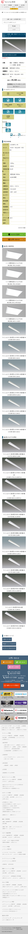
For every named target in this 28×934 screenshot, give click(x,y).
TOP (4, 5)
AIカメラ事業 (5, 882)
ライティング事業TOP (7, 735)
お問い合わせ (14, 8)
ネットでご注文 (16, 726)
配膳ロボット (5, 814)
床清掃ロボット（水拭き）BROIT (10, 806)
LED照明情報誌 (12, 737)
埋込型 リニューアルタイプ (9, 643)
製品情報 (16, 5)
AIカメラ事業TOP (6, 884)
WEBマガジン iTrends (21, 729)
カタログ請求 (15, 234)
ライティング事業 (6, 733)
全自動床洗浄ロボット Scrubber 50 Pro (11, 807)
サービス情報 (5, 797)
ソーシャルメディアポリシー (8, 929)
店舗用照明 (5, 754)
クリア (14, 29)
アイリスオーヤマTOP (6, 726)
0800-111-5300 (11, 677)
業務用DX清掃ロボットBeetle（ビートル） (12, 811)
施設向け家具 (5, 915)
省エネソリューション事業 (8, 777)
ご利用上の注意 (19, 929)
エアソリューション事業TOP (9, 904)
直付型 (6, 246)
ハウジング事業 (6, 846)
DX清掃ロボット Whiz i (8, 802)
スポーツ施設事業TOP (7, 835)
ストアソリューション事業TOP (9, 861)
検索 (15, 26)
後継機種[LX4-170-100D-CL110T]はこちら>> (16, 85)
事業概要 (10, 5)
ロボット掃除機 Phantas (8, 809)
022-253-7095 (15, 673)
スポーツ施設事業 (6, 832)
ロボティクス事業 (6, 792)
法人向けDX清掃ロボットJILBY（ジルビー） (12, 804)
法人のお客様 (10, 2)
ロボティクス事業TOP (7, 795)
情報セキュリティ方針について (8, 729)
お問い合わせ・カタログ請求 (8, 727)
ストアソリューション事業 (8, 858)
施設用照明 (5, 742)
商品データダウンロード (8, 886)
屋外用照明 (5, 763)
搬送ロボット (13, 814)
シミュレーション (21, 737)
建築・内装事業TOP (7, 821)
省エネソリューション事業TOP (9, 779)
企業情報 (24, 726)
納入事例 (22, 5)
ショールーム (6, 6)
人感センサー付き (7, 639)
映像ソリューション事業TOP (9, 871)
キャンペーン (19, 797)
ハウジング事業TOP (7, 849)
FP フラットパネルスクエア (9, 648)
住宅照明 (5, 769)
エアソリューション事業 (8, 901)
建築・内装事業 (6, 819)
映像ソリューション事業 (8, 868)
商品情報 (22, 735)
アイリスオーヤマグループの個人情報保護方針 (11, 927)
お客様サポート (21, 6)
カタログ (13, 6)
